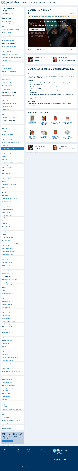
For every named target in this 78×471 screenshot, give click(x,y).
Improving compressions (8, 165)
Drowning (5, 195)
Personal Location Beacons (9, 71)
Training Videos (17, 451)
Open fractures (6, 301)
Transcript (73, 49)
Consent (5, 123)
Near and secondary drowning (10, 198)
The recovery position (8, 134)
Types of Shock (6, 226)
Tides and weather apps (8, 40)
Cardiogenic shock (7, 231)
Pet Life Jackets (7, 100)
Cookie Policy (42, 457)
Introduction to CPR (7, 139)
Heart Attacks (6, 396)
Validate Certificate (18, 460)
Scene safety (6, 131)
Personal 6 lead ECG (8, 393)
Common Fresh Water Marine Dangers (12, 57)
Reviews (28, 457)
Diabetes (5, 414)
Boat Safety (6, 77)
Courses (15, 453)
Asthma (5, 399)
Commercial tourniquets (9, 257)
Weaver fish (6, 329)
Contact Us (29, 460)
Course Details (24, 2)
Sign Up (28, 453)
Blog (2, 455)
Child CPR (5, 156)
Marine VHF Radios (7, 51)
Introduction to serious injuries (10, 279)
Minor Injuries (6, 268)
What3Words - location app (9, 46)
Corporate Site (4, 457)
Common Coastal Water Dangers (10, 54)
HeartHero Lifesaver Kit (67, 122)
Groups (15, 455)
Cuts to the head (7, 293)
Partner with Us (30, 462)
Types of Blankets (7, 85)
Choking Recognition (8, 209)
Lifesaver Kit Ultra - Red (55, 122)
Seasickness (6, 417)
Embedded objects (7, 296)
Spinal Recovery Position (9, 363)
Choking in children (7, 215)
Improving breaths (7, 167)
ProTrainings (31, 466)
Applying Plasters (7, 265)
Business (49, 2)
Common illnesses (7, 382)
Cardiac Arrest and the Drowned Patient (12, 162)
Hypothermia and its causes (9, 368)
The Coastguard (7, 65)
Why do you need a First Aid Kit (10, 103)
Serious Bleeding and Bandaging (10, 243)
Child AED (5, 181)
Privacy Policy (42, 451)
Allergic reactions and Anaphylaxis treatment (11, 405)
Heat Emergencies (7, 340)
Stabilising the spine (8, 360)
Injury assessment (7, 315)
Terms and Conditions (44, 455)
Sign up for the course (46, 16)
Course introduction (7, 24)
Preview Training (33, 2)
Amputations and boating (9, 284)
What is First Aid (7, 32)
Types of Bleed (6, 240)
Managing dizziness (7, 423)
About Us (2, 451)
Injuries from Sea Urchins (9, 326)
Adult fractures (6, 335)
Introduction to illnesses (8, 379)
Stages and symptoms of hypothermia (12, 371)
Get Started (7, 441)
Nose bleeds (6, 271)
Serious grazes (6, 307)
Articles (28, 455)
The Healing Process (8, 237)
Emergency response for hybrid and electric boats (11, 88)
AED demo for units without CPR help (11, 176)
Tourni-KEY (5, 259)
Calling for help (7, 79)
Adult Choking (6, 212)
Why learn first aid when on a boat (11, 29)
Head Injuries (6, 343)
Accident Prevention (8, 74)
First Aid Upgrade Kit (44, 136)
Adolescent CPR (7, 153)
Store (54, 2)
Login (28, 451)
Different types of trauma (9, 321)
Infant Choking (6, 218)
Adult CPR (5, 145)
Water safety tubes (7, 82)
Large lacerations (7, 298)
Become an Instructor (5, 460)
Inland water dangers (8, 26)
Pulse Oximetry (6, 390)
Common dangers (7, 35)
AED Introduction (7, 173)
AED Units (5, 187)
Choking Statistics (7, 206)
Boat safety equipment (8, 95)
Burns (4, 290)
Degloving (5, 287)
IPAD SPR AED (6, 190)
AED (58, 2)
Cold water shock (7, 201)
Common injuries (7, 318)
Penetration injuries (7, 304)
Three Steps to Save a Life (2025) (11, 142)
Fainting (5, 223)
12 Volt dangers (7, 112)
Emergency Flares (7, 60)
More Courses (42, 2)
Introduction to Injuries (8, 312)
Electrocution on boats (8, 349)
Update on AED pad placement (10, 184)
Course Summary (7, 428)
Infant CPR (5, 159)
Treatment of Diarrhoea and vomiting (12, 420)
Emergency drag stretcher (9, 117)
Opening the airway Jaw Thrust (10, 357)
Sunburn (5, 346)
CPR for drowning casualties (9, 151)
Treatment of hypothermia (9, 374)
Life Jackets (6, 98)
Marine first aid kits (7, 106)
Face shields (6, 128)
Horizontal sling (7, 351)
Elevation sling (6, 245)
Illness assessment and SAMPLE (10, 385)
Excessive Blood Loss (8, 248)
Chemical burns (6, 332)
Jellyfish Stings (6, 324)
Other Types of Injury (8, 273)
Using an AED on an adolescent (10, 178)
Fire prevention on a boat (9, 114)
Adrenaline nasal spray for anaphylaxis (12, 409)
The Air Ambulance (7, 68)
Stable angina (6, 402)
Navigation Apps (7, 37)
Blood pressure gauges (8, 388)
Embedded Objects (7, 262)
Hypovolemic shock (7, 229)
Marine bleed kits (7, 109)
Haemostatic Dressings (8, 254)
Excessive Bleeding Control (9, 251)
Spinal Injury (6, 354)
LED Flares (5, 63)
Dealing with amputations (9, 282)
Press (2, 453)
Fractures (5, 337)
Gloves (5, 126)
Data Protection (43, 453)
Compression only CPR (8, 148)
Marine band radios (7, 49)
